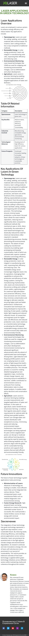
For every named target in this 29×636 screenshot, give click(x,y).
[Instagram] (17, 628)
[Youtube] (13, 628)
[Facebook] (3, 628)
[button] (25, 3)
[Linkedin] (22, 628)
